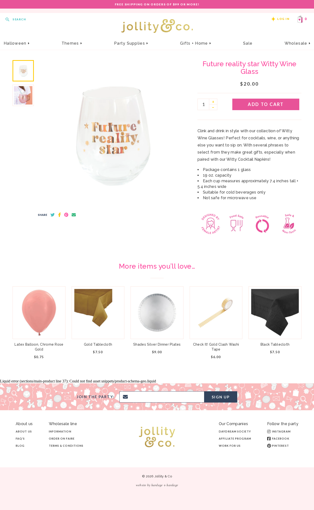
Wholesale (297, 43)
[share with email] (74, 215)
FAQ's (20, 438)
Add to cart (266, 104)
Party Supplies (130, 43)
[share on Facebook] (59, 215)
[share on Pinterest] (66, 215)
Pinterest (280, 445)
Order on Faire (62, 438)
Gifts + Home (194, 43)
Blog (20, 445)
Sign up (221, 397)
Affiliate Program (235, 438)
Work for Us (230, 445)
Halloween (16, 43)
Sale (247, 43)
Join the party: (96, 397)
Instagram (281, 431)
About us (24, 431)
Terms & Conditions (66, 445)
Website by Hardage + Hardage (157, 485)
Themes (71, 43)
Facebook (280, 438)
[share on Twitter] (53, 215)
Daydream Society (235, 431)
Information (60, 431)
